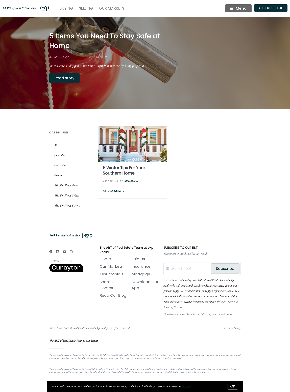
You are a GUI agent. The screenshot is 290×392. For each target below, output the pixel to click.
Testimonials (111, 274)
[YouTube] (64, 252)
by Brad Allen (59, 56)
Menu (241, 8)
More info (186, 386)
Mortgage (141, 274)
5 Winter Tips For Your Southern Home (124, 170)
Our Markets (111, 8)
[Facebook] (50, 252)
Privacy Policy (232, 328)
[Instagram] (71, 252)
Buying (66, 8)
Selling (86, 8)
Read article (112, 190)
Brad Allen (131, 180)
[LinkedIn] (57, 252)
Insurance (141, 266)
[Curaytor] (66, 271)
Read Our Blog (113, 295)
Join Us (138, 258)
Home (105, 258)
